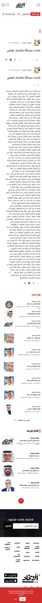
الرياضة (37, 556)
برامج (18, 547)
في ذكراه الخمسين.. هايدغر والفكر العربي (28, 485)
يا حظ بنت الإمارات (34, 456)
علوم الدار (36, 543)
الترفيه (27, 543)
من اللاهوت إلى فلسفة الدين (30, 471)
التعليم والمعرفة (26, 547)
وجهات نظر (35, 560)
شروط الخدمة (18, 560)
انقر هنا (23, 593)
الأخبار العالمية (36, 547)
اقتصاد (37, 552)
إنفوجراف (26, 556)
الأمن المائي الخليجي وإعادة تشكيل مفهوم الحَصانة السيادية (28, 441)
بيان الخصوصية (17, 555)
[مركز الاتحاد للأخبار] (21, 5)
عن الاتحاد (17, 551)
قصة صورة (26, 560)
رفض (15, 599)
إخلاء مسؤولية (7, 543)
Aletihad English (7, 548)
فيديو (27, 552)
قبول (22, 599)
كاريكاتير (17, 543)
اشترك (8, 526)
